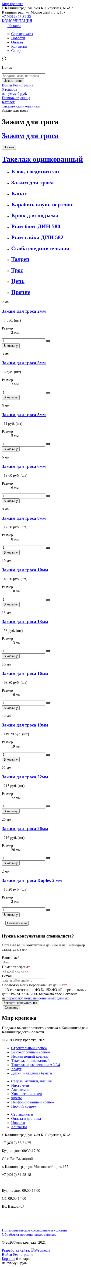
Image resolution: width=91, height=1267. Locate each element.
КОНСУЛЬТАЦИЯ (17, 21)
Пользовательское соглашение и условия (34, 1230)
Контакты (19, 1127)
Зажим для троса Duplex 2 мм (32, 880)
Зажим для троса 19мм (25, 725)
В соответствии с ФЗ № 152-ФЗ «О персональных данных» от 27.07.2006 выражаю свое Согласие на (44, 994)
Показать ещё (17, 923)
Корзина (8, 1259)
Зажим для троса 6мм (24, 466)
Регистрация (23, 85)
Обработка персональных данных (29, 1234)
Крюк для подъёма (34, 215)
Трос (17, 270)
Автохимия (20, 1090)
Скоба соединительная (40, 248)
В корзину (11, 345)
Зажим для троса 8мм (24, 518)
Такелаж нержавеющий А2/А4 (35, 1065)
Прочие (9, 147)
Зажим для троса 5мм (24, 414)
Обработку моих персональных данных (37, 998)
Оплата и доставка (26, 1118)
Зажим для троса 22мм (25, 776)
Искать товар (13, 80)
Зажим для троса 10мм (25, 569)
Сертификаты (22, 1114)
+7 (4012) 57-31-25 (16, 16)
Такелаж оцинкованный (42, 159)
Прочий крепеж (23, 1106)
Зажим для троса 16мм (25, 673)
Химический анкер (26, 1094)
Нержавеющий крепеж (29, 1056)
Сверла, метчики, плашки (31, 1081)
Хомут (16, 1069)
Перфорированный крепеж (32, 1102)
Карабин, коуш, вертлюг (42, 204)
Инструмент (21, 1085)
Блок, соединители (35, 171)
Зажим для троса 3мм (24, 362)
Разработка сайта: (16, 1250)
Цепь (17, 281)
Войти (7, 85)
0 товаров (14, 91)
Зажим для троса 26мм (25, 828)
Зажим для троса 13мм (25, 621)
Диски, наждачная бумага (31, 1073)
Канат (19, 193)
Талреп (20, 259)
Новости (18, 1123)
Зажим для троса (30, 135)
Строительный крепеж (29, 1048)
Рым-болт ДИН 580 (35, 226)
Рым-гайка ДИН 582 (37, 237)
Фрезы (16, 1098)
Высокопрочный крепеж (30, 1052)
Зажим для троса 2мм (24, 311)
